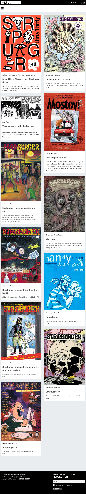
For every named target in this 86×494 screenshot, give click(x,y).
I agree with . (64, 485)
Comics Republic (51, 153)
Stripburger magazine (9, 75)
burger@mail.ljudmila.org (9, 479)
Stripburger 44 (53, 392)
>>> (11, 137)
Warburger (51, 239)
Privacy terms (67, 485)
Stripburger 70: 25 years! (58, 79)
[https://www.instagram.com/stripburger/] (75, 3)
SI (81, 3)
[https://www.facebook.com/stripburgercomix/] (73, 3)
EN (84, 3)
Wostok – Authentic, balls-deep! (18, 126)
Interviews (5, 122)
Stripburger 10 (9, 447)
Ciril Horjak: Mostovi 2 (57, 157)
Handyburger (52, 317)
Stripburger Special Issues (26, 75)
